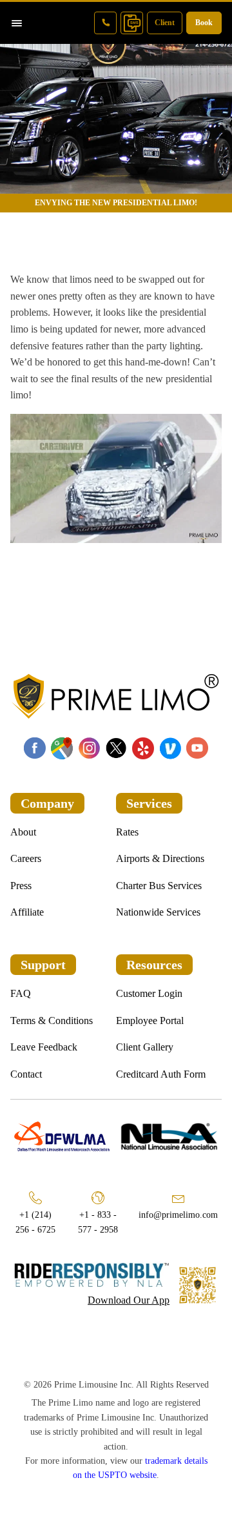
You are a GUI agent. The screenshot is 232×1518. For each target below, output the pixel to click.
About (23, 831)
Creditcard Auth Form (161, 1074)
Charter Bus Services (159, 885)
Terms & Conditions (51, 1020)
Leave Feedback (43, 1046)
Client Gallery (144, 1046)
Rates (127, 831)
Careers (25, 858)
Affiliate (27, 912)
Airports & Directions (160, 858)
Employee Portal (150, 1020)
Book (204, 22)
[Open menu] (17, 23)
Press (21, 885)
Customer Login (149, 993)
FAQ (20, 993)
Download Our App (128, 1300)
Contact (26, 1074)
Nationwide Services (158, 912)
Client (165, 22)
